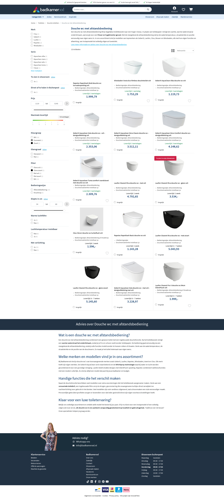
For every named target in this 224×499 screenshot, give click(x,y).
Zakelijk (175, 17)
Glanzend (38, 154)
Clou (36, 34)
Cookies (105, 496)
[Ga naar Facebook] (95, 481)
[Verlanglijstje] (183, 10)
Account (174, 11)
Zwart (37, 143)
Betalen (34, 458)
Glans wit (38, 167)
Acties (49, 17)
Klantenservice (186, 17)
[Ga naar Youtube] (107, 481)
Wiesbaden (39, 45)
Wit (36, 137)
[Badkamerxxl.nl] (48, 9)
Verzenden (35, 460)
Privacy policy (114, 496)
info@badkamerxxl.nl (86, 445)
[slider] (33, 110)
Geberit (37, 37)
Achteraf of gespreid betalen (76, 2)
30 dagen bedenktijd (153, 2)
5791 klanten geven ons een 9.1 (104, 2)
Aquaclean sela (40, 62)
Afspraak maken (162, 17)
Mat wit (37, 173)
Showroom (149, 17)
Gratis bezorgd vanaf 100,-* (130, 2)
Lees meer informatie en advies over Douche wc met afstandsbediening (99, 44)
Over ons (89, 458)
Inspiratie (72, 17)
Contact (89, 463)
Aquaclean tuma (41, 65)
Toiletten (41, 23)
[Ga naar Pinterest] (103, 481)
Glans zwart (39, 170)
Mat (36, 157)
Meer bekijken (36, 71)
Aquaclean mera (41, 59)
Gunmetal (38, 140)
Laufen (37, 40)
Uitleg (53, 77)
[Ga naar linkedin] (91, 481)
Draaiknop (38, 193)
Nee (36, 223)
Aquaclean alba (40, 56)
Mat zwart (38, 176)
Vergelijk (79, 102)
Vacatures (90, 472)
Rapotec (38, 43)
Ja (36, 81)
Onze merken (91, 477)
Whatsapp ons (83, 441)
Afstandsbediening (42, 190)
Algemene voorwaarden (92, 496)
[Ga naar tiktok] (88, 481)
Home (33, 23)
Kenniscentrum (60, 17)
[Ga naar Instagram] (99, 481)
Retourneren (36, 463)
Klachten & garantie (38, 469)
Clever (37, 68)
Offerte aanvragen (38, 466)
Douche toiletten (53, 23)
